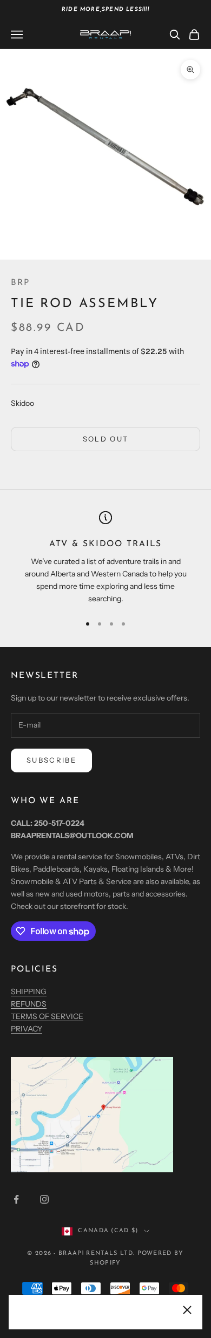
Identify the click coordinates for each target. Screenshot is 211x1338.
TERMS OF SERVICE (47, 1016)
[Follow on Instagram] (44, 1199)
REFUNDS (29, 1004)
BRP (20, 283)
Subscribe (51, 760)
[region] (105, 558)
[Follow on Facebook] (16, 1199)
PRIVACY (26, 1029)
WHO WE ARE (45, 801)
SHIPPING (29, 991)
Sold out (106, 438)
